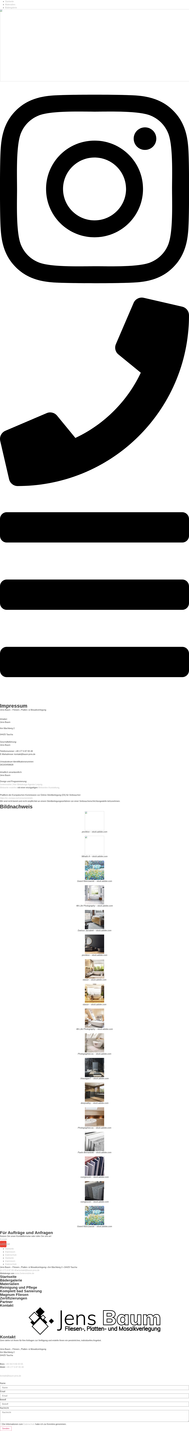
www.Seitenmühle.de (24, 1273)
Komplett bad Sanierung (21, 1291)
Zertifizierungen (13, 1298)
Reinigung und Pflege (18, 1287)
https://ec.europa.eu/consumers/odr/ (16, 798)
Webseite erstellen (8, 787)
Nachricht (4, 1408)
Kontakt (6, 1305)
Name (3, 1383)
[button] (3, 1239)
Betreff (3, 1400)
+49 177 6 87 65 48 (15, 1367)
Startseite (9, 1249)
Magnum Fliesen (14, 1295)
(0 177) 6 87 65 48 (8, 1270)
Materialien (9, 1284)
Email (2, 1391)
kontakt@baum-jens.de (28, 1270)
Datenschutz (11, 1255)
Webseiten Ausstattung (48, 787)
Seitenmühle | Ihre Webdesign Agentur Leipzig (21, 784)
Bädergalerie (11, 1280)
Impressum (10, 1252)
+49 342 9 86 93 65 (14, 1364)
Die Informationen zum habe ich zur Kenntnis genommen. (34, 1424)
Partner (6, 1302)
